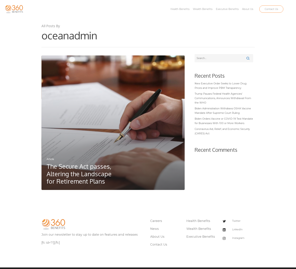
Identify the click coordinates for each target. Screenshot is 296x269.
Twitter (236, 220)
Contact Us (271, 9)
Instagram (238, 238)
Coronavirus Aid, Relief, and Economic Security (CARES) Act (222, 131)
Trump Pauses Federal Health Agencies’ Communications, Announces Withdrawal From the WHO (223, 98)
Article (50, 159)
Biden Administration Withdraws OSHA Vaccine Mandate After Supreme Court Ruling (223, 110)
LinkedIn (237, 229)
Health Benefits (179, 9)
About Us (247, 9)
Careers (156, 221)
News (154, 229)
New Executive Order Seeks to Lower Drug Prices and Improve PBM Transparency (220, 85)
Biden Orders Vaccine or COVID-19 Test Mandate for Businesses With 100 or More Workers (224, 121)
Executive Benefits (227, 9)
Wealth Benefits (202, 9)
